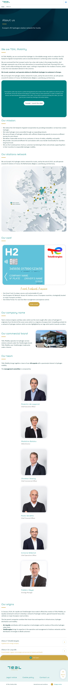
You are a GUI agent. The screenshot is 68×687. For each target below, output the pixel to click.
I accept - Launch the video (34, 103)
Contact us (44, 677)
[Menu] (66, 2)
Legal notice (11, 677)
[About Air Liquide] (34, 650)
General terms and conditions (41, 684)
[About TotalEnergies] (34, 642)
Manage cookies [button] (58, 684)
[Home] (6, 2)
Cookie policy (28, 677)
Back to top (63, 675)
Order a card (34, 304)
